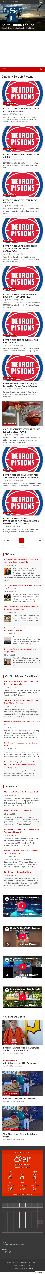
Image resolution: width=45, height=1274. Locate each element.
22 (40, 1221)
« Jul (3, 1234)
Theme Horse (25, 1264)
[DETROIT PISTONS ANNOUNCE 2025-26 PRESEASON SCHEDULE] (22, 93)
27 (40, 540)
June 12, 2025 (8, 526)
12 (22, 1217)
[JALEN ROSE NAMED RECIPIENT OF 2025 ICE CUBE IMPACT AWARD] (22, 413)
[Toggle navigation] (4, 69)
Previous (7, 540)
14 (34, 1217)
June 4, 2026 (7, 1065)
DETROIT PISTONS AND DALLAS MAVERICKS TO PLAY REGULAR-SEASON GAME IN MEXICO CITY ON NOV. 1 (21, 521)
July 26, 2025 (7, 206)
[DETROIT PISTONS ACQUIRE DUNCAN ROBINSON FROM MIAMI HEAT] (22, 279)
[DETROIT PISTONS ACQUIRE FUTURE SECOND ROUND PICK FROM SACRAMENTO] (22, 230)
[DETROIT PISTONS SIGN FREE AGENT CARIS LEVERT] (22, 184)
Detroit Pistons (10, 103)
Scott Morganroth (11, 1041)
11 (16, 1217)
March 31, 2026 (8, 1100)
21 (34, 1221)
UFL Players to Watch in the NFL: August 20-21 (21, 871)
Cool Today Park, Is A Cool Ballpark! (19, 1097)
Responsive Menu (41, 2)
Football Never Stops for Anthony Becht (18, 791)
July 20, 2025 (7, 435)
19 (22, 1221)
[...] (34, 575)
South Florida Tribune (18, 25)
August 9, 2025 (8, 114)
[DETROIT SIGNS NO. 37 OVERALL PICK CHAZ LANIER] (22, 324)
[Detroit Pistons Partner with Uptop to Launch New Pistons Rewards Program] (22, 368)
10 (10, 1217)
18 (16, 1221)
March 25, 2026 (8, 1138)
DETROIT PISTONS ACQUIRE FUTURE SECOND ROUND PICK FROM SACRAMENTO (20, 248)
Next (22, 545)
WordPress (30, 1267)
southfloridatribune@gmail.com (13, 1243)
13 (28, 1217)
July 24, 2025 (7, 389)
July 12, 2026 (7, 1052)
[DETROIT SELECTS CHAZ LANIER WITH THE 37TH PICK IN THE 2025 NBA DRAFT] (22, 459)
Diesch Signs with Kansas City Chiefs (17, 852)
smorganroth (19, 114)
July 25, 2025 (7, 345)
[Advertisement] (22, 49)
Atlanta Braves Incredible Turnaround (20, 1062)
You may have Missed (14, 1015)
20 (28, 1221)
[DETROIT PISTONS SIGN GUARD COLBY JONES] (22, 139)
